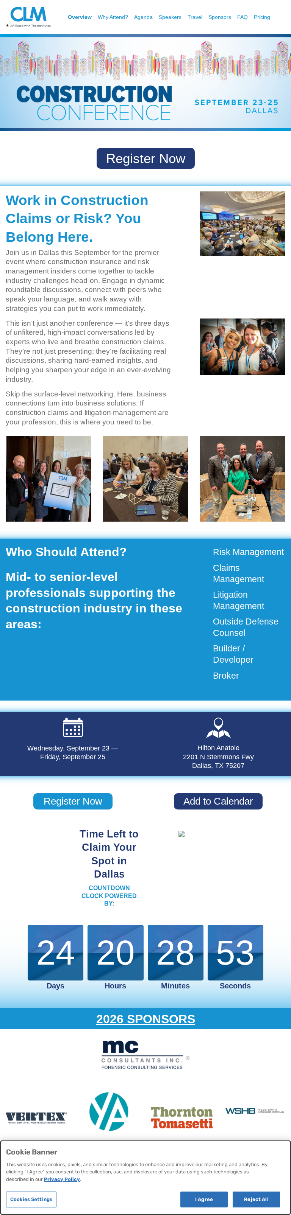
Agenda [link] (143, 17)
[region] (145, 1177)
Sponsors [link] (219, 17)
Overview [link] (80, 17)
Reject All (256, 1199)
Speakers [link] (170, 17)
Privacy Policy (62, 1179)
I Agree (204, 1199)
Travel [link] (195, 17)
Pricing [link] (262, 17)
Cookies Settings (31, 1199)
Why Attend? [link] (113, 17)
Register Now (145, 158)
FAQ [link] (242, 17)
